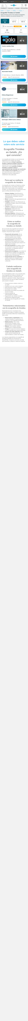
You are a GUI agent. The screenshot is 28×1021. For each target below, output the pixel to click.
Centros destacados (5, 20)
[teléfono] (6, 5)
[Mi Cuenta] (2, 5)
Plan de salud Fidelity (24, 8)
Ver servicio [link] (14, 56)
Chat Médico (17, 8)
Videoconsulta (10, 8)
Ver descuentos (12, 26)
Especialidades (3, 8)
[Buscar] (22, 5)
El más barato (14, 21)
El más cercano (23, 21)
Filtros (21, 32)
